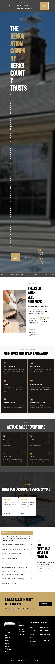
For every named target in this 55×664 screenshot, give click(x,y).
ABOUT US (24, 3)
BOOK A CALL (20, 8)
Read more (6, 510)
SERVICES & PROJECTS (22, 5)
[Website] (41, 644)
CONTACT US (28, 8)
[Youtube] (48, 640)
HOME (18, 3)
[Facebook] (41, 640)
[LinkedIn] (45, 640)
